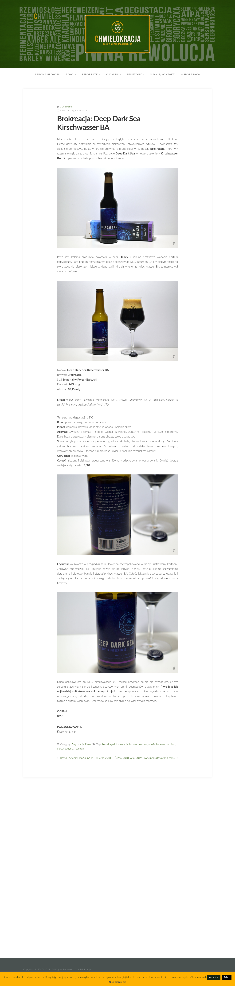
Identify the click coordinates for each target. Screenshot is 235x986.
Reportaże (90, 74)
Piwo (70, 74)
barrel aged (108, 744)
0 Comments (66, 107)
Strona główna (47, 74)
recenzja (79, 748)
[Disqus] (117, 825)
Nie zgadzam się (117, 982)
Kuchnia (112, 74)
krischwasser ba (160, 744)
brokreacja (122, 744)
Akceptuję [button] (214, 977)
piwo (172, 744)
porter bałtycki (65, 748)
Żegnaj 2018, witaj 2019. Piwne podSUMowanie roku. (145, 758)
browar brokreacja (139, 744)
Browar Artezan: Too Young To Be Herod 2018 (85, 758)
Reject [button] (227, 977)
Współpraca (190, 74)
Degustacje (78, 744)
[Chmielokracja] (117, 34)
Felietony (134, 74)
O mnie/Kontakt (162, 74)
